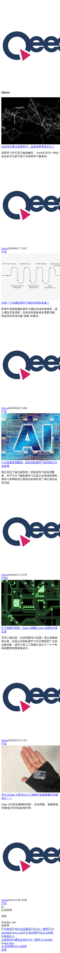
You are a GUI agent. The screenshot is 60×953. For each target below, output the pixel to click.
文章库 (8, 929)
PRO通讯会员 (17, 939)
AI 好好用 (31, 932)
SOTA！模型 (40, 929)
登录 (4, 949)
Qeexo (4, 248)
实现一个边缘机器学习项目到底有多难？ (25, 302)
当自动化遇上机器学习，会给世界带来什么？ (28, 146)
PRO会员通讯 (23, 929)
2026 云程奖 (46, 932)
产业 (4, 251)
